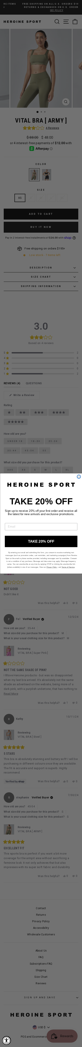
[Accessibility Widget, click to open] (6, 1040)
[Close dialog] (79, 477)
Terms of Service (67, 567)
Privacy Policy (51, 567)
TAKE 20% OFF (41, 541)
